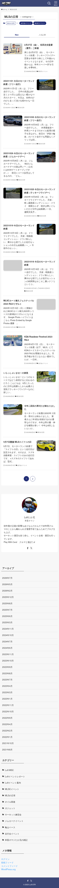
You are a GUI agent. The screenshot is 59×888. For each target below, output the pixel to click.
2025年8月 (7, 603)
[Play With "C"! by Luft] (6, 3)
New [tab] (17, 34)
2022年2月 (7, 730)
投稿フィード (7, 862)
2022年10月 (8, 711)
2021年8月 (7, 749)
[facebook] (27, 548)
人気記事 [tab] (42, 34)
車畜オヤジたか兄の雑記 (16, 839)
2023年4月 (7, 685)
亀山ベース (10, 827)
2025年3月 (7, 622)
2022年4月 (7, 724)
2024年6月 (7, 647)
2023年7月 (7, 679)
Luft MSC (9, 769)
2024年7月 (7, 641)
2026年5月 (7, 584)
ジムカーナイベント (14, 820)
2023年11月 (8, 654)
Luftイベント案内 (13, 782)
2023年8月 (7, 673)
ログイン (5, 858)
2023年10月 (8, 660)
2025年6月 (7, 616)
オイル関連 (10, 801)
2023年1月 (7, 698)
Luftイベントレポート (15, 776)
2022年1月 (7, 736)
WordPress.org (8, 869)
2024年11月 (8, 628)
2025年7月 (7, 609)
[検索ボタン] (49, 3)
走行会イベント (26, 23)
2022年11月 (8, 704)
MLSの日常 (10, 795)
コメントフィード (9, 865)
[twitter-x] (31, 548)
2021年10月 (8, 743)
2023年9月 (7, 666)
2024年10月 (8, 635)
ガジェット (10, 808)
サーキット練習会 (13, 814)
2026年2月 (7, 590)
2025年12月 (8, 596)
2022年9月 (7, 717)
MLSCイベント (40, 23)
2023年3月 (7, 692)
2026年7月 (7, 577)
